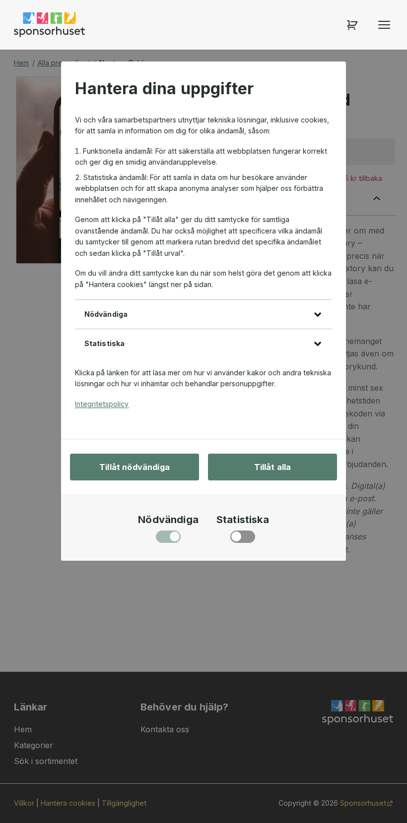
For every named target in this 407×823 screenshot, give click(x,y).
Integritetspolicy (102, 404)
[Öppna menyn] (384, 25)
